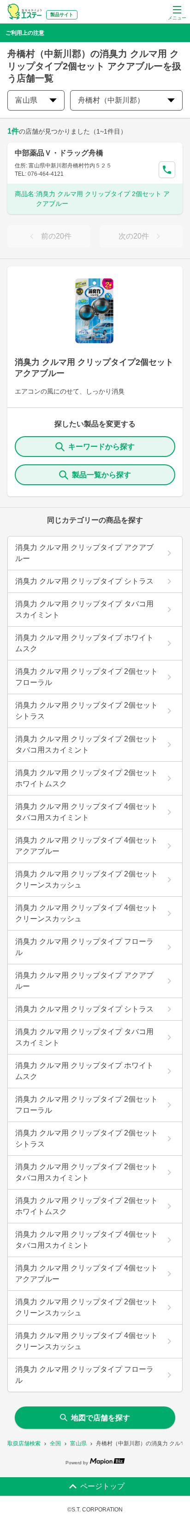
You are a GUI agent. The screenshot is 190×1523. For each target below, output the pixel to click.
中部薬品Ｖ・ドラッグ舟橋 (59, 153)
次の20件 (134, 236)
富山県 (78, 1443)
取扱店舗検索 (24, 1443)
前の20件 (56, 236)
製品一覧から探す (101, 475)
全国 (55, 1443)
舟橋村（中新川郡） (111, 100)
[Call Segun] (167, 169)
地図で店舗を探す (100, 1418)
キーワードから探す (101, 446)
